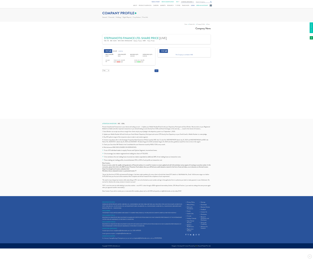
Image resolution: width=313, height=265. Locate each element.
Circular (189, 216)
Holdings (118, 17)
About (135, 5)
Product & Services (145, 5)
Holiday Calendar (191, 218)
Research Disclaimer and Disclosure (205, 218)
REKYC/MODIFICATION (168, 2)
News (208, 24)
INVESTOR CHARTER (108, 236)
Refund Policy (190, 205)
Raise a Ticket (156, 2)
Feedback (203, 210)
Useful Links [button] (190, 214)
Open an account (202, 5)
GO (156, 71)
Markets (163, 5)
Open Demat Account (190, 222)
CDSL (123, 123)
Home (185, 24)
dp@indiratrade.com (167, 191)
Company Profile (201, 24)
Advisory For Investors (204, 227)
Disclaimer (204, 214)
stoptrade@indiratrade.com (141, 238)
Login (193, 5)
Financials (111, 17)
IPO (177, 2)
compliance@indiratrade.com (121, 231)
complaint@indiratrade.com (123, 233)
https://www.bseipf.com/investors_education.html (115, 169)
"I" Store (177, 5)
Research (170, 5)
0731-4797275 (137, 231)
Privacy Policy (191, 202)
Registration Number (190, 230)
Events (189, 211)
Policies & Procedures (190, 208)
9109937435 (158, 238)
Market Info (192, 24)
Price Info (145, 17)
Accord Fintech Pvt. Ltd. (204, 246)
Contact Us (204, 212)
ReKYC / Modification (190, 226)
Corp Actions (137, 17)
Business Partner (205, 207)
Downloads (204, 205)
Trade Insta (185, 5)
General (104, 17)
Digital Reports (127, 17)
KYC (119, 123)
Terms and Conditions (204, 223)
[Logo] (106, 4)
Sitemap (203, 202)
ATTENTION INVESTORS (109, 123)
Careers (156, 5)
